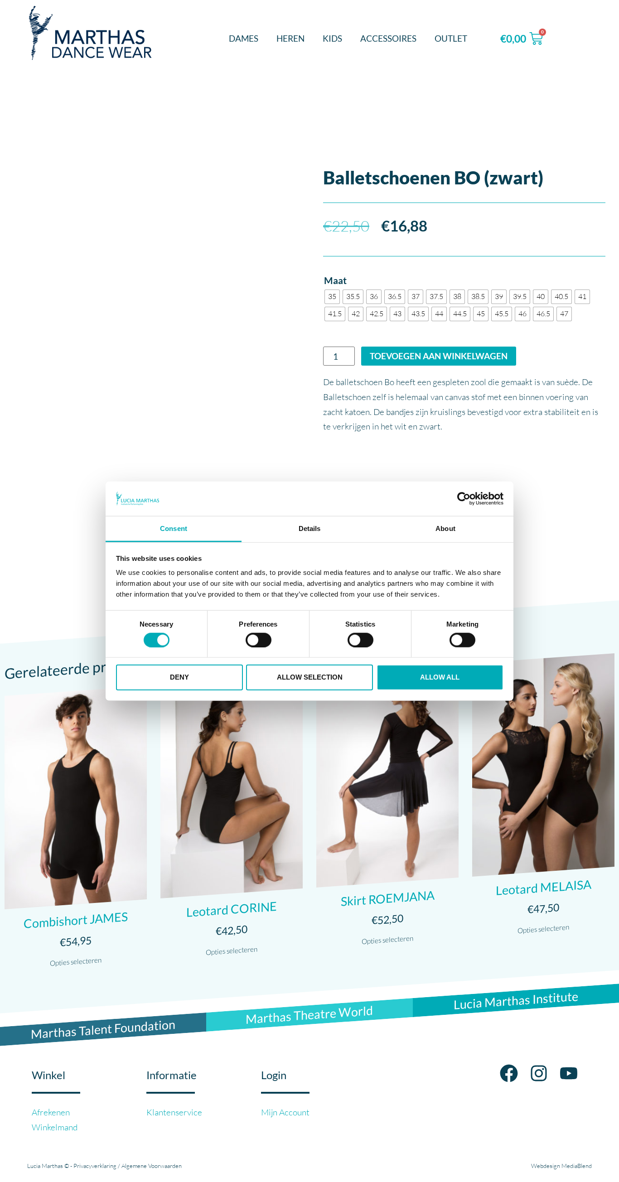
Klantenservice (174, 1112)
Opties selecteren (76, 961)
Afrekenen (51, 1112)
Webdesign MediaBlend (561, 1165)
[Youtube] (568, 1073)
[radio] (332, 297)
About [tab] (445, 528)
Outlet (451, 38)
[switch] (258, 639)
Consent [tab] (173, 528)
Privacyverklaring (94, 1165)
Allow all (439, 677)
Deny (179, 677)
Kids (332, 38)
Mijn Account (285, 1112)
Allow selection (310, 677)
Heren (290, 38)
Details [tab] (310, 528)
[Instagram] (538, 1073)
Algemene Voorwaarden (151, 1165)
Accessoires (388, 38)
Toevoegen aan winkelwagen (439, 356)
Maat (335, 280)
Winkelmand (54, 1127)
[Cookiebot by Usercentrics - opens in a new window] (463, 499)
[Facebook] (509, 1073)
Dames (243, 38)
